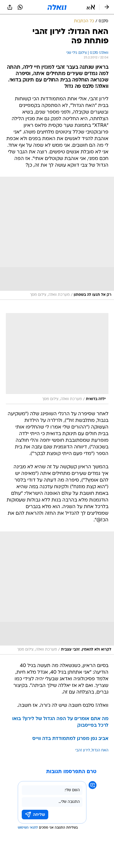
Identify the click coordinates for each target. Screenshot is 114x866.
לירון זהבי (82, 750)
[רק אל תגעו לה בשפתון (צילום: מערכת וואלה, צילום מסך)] (57, 238)
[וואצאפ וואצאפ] (20, 7)
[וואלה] (57, 7)
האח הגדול (99, 750)
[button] (91, 7)
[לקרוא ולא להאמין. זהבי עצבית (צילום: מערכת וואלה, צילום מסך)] (57, 593)
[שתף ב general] (10, 7)
